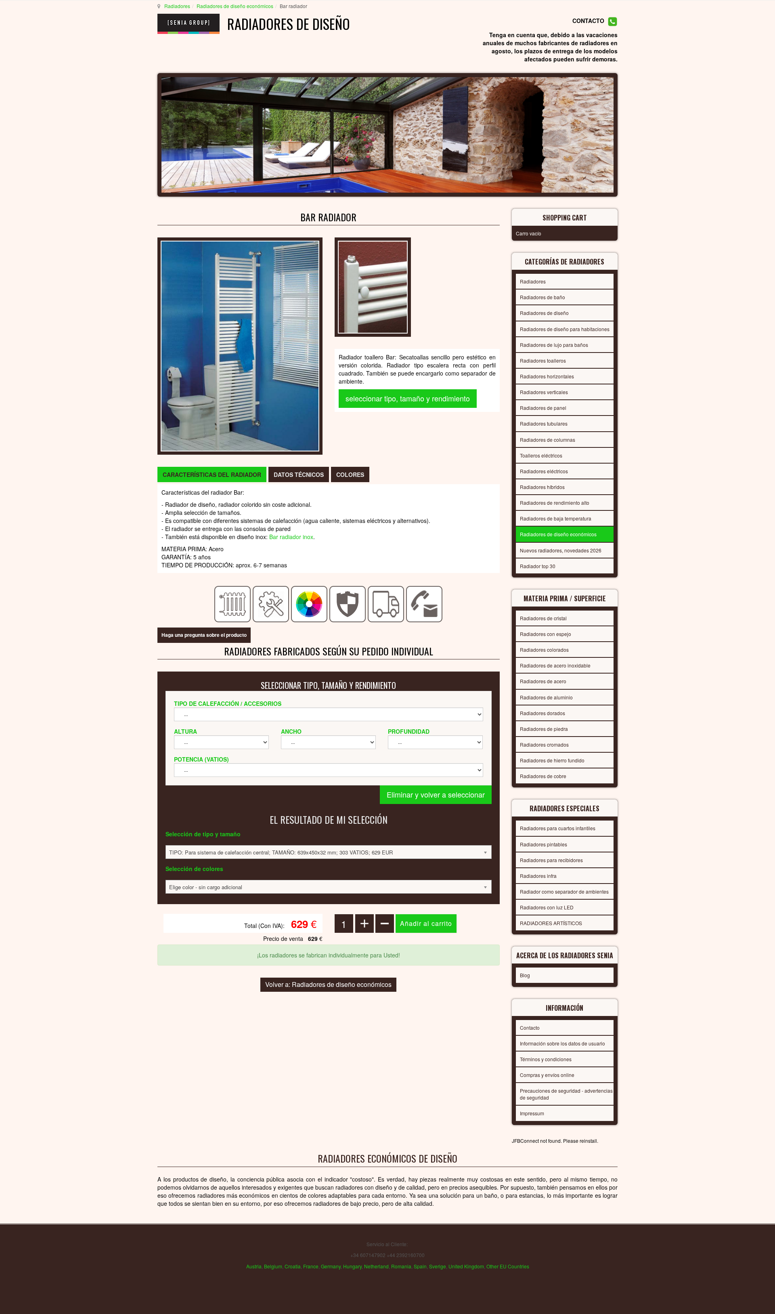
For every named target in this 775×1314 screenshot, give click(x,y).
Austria (254, 1266)
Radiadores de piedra (544, 728)
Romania (401, 1266)
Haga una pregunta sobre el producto (204, 634)
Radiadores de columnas (547, 439)
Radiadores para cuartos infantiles (557, 828)
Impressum (532, 1113)
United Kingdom (466, 1266)
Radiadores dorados (542, 712)
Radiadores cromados (544, 744)
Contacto (530, 1027)
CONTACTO (588, 21)
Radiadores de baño (542, 297)
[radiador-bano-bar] (373, 286)
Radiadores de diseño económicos (235, 5)
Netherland (376, 1266)
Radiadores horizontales (547, 376)
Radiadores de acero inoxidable (555, 665)
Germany (331, 1266)
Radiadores (177, 5)
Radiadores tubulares (544, 423)
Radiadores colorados (544, 649)
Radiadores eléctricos (544, 471)
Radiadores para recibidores (551, 859)
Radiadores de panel (543, 407)
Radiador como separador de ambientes (564, 891)
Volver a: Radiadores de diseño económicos (328, 984)
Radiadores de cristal (543, 618)
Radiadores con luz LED (547, 907)
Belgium (273, 1266)
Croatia (293, 1266)
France (310, 1266)
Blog (525, 975)
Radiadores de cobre (543, 775)
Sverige (437, 1266)
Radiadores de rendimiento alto (554, 502)
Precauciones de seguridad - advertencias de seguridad (566, 1094)
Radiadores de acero (543, 681)
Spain (420, 1266)
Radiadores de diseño (544, 312)
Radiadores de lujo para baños (554, 344)
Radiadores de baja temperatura (555, 518)
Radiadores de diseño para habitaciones (565, 328)
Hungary (352, 1266)
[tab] (211, 474)
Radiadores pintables (543, 844)
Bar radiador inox (291, 537)
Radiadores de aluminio (546, 697)
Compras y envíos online (547, 1074)
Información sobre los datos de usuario (562, 1043)
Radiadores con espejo (545, 633)
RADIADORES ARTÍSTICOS (551, 922)
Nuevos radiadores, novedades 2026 (560, 550)
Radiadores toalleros (543, 360)
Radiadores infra (538, 875)
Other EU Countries (507, 1266)
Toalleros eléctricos (541, 455)
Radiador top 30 (537, 566)
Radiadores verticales (544, 391)
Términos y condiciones (546, 1059)
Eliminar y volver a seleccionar (436, 794)
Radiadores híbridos (542, 486)
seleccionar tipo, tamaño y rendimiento (408, 398)
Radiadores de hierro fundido (552, 760)
